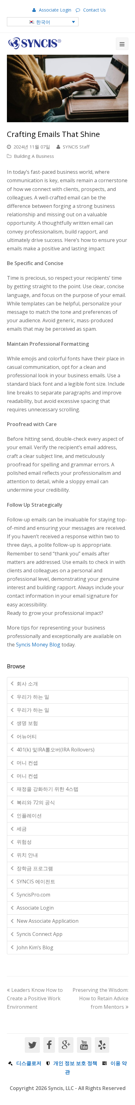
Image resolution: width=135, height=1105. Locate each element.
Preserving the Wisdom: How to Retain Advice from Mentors (100, 998)
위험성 (24, 841)
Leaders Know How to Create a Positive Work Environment (35, 998)
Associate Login (55, 10)
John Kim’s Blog (35, 947)
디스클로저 (28, 1063)
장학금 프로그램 (35, 868)
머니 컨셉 (27, 762)
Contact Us (94, 10)
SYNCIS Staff (76, 146)
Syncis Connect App (39, 934)
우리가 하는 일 (33, 696)
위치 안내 (27, 854)
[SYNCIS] (34, 43)
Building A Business (34, 156)
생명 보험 (27, 723)
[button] (43, 21)
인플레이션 (29, 815)
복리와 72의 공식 (36, 802)
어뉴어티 (27, 736)
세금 (22, 828)
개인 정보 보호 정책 (75, 1063)
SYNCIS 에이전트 (36, 881)
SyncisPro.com (33, 894)
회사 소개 (27, 683)
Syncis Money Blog (38, 644)
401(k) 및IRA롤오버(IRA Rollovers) (55, 749)
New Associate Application (47, 920)
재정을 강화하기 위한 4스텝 (47, 789)
